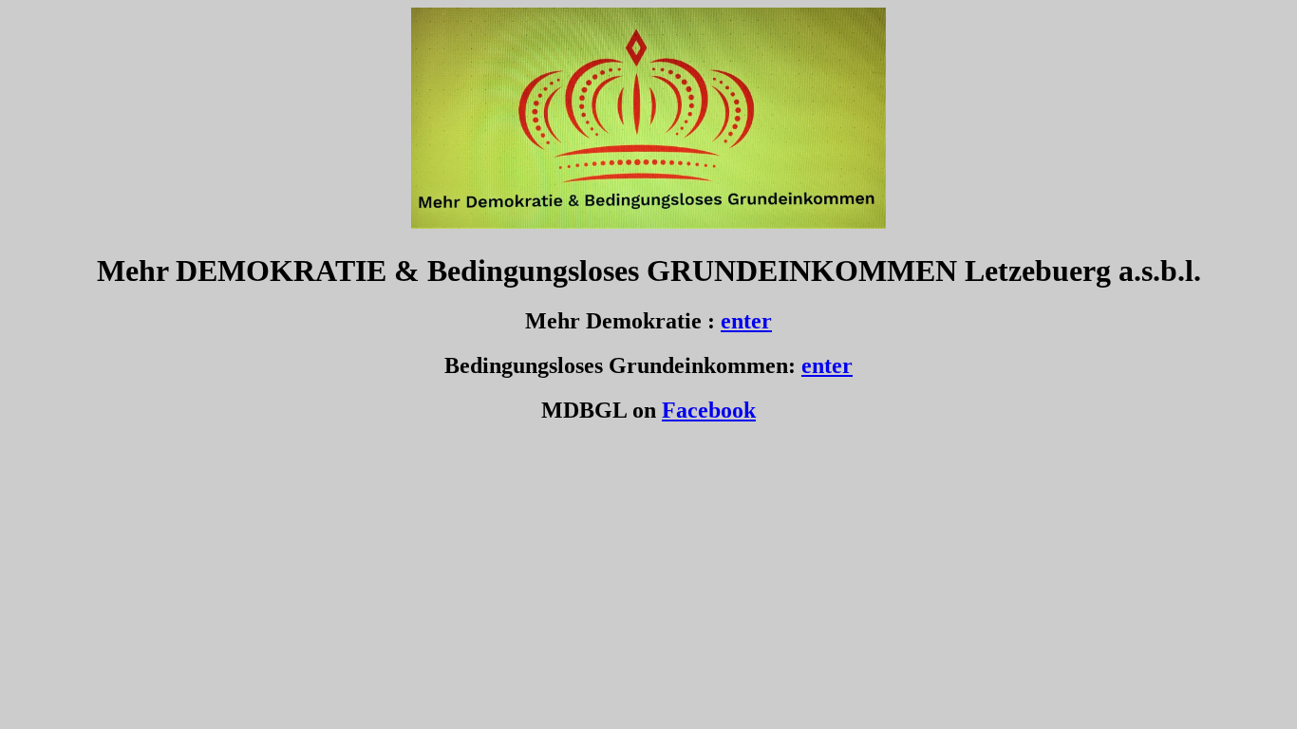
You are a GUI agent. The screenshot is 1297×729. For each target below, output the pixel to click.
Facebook (709, 410)
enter (746, 320)
